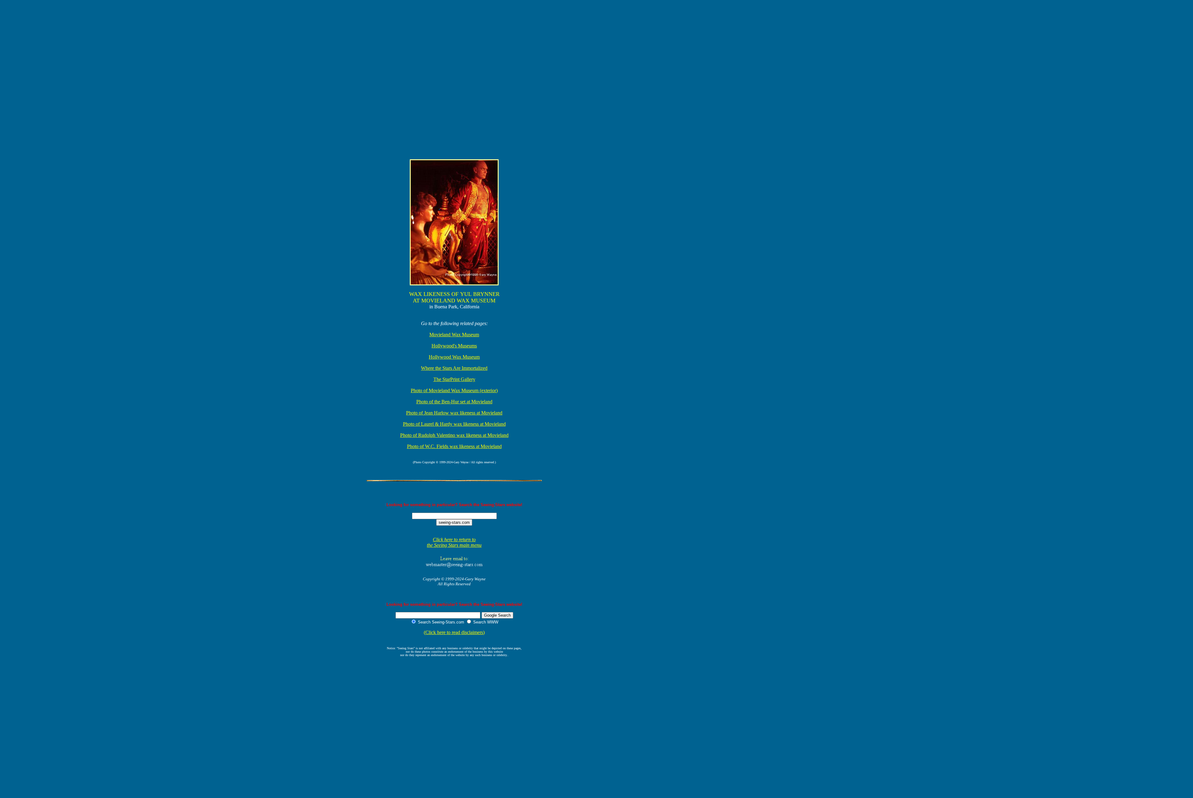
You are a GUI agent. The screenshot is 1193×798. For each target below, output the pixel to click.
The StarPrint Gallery (454, 379)
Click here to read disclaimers (454, 632)
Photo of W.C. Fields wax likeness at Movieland (454, 446)
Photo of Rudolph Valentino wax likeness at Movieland (454, 435)
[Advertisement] (165, 17)
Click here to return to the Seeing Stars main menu (454, 542)
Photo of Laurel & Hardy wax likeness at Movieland (454, 424)
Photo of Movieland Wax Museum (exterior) (454, 390)
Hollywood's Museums (454, 345)
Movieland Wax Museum (454, 334)
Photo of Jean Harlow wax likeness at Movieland (454, 412)
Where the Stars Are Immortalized (454, 368)
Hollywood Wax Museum (454, 357)
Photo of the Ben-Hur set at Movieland (454, 401)
